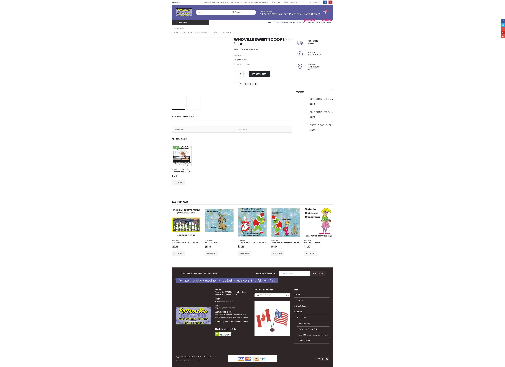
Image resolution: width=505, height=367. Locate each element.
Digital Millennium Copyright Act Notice (314, 335)
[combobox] (272, 295)
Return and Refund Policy (309, 329)
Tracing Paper (323, 22)
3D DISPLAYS (176, 169)
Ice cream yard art (243, 64)
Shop (293, 2)
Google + (246, 84)
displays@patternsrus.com (225, 308)
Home (298, 295)
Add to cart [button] (178, 183)
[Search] (252, 12)
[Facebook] (325, 2)
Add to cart (261, 74)
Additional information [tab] (183, 117)
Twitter (241, 84)
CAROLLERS (185, 169)
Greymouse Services (193, 361)
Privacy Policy (304, 323)
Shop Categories (302, 306)
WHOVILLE (246, 60)
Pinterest (250, 84)
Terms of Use (301, 317)
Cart (286, 2)
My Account (276, 2)
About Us (299, 300)
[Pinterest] (330, 2)
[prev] (287, 40)
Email (255, 84)
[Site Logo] (184, 12)
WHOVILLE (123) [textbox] (271, 295)
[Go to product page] (301, 101)
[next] (291, 40)
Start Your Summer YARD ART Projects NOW (291, 22)
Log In (303, 2)
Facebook (236, 84)
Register (315, 2)
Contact (299, 312)
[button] (172, 66)
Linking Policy (304, 341)
